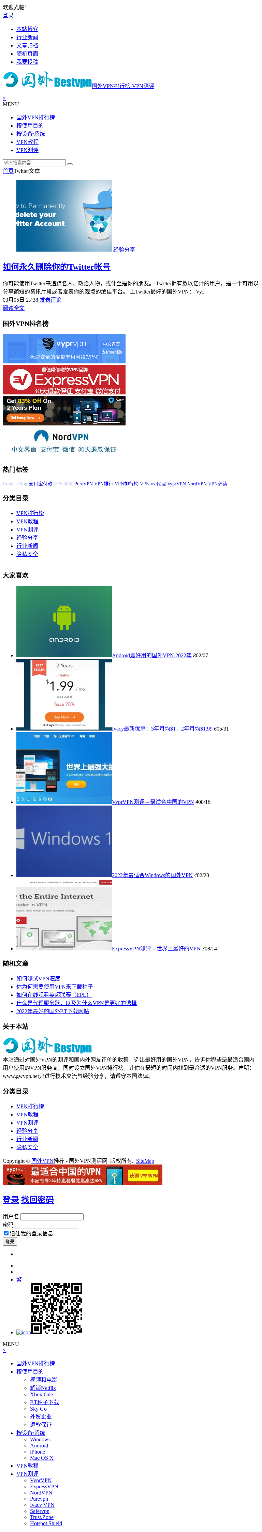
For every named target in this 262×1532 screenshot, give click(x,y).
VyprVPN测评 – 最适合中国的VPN (153, 802)
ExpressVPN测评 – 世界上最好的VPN (156, 948)
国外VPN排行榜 (35, 117)
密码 (8, 1225)
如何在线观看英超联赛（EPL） (54, 995)
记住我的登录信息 (31, 1233)
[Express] (64, 392)
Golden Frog (15, 483)
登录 (8, 15)
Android (39, 1445)
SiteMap (145, 1161)
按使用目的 (30, 126)
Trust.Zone (42, 1517)
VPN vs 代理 (153, 483)
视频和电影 (43, 1380)
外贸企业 (41, 1417)
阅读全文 (14, 308)
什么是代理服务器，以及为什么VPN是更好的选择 (76, 1003)
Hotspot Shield (46, 1523)
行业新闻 (27, 546)
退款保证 (41, 1425)
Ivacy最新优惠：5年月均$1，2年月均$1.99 (162, 729)
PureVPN (83, 483)
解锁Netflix (43, 1388)
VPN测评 (27, 150)
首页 (8, 171)
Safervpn (39, 1511)
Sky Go (38, 1409)
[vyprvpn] (64, 361)
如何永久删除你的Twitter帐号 (57, 266)
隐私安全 (27, 554)
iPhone (37, 1452)
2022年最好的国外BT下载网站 (52, 1011)
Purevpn (39, 1499)
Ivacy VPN (42, 1505)
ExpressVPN (44, 1486)
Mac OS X (42, 1458)
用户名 (11, 1216)
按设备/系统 (30, 134)
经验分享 (124, 250)
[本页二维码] (49, 1332)
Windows (40, 1439)
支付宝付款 (41, 483)
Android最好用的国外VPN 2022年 (152, 655)
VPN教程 (27, 142)
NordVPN (197, 483)
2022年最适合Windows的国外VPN (152, 875)
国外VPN (42, 1161)
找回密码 (37, 1200)
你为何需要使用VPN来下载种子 (54, 987)
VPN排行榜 (127, 483)
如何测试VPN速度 (38, 978)
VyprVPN (176, 483)
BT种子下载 (44, 1402)
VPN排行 (103, 483)
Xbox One (41, 1394)
